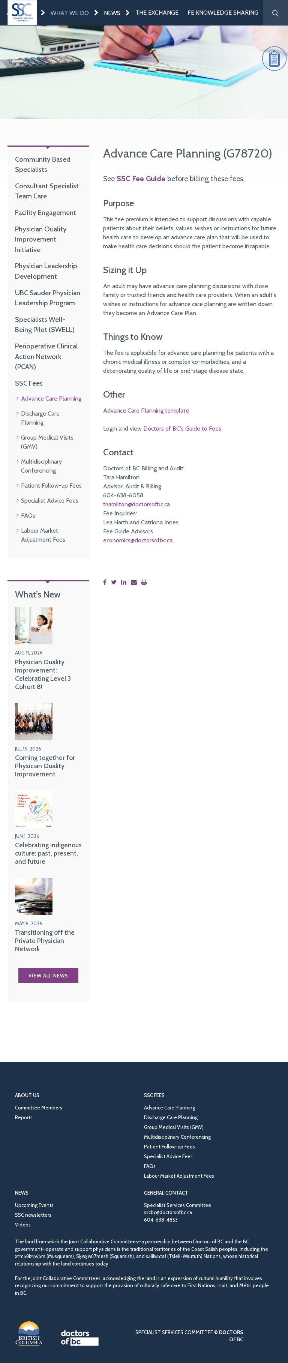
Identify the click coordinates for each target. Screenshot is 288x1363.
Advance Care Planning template (146, 410)
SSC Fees (29, 383)
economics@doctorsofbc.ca (137, 540)
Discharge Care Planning (171, 1117)
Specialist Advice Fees (49, 500)
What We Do (70, 13)
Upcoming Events (34, 1205)
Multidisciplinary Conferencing (177, 1137)
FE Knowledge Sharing (223, 12)
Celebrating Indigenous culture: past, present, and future (48, 853)
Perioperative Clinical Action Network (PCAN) (46, 356)
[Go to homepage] (22, 12)
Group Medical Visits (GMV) (174, 1127)
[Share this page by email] (135, 582)
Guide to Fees (203, 428)
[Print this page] (145, 582)
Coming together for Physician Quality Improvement (45, 766)
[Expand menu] (43, 12)
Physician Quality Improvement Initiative (41, 239)
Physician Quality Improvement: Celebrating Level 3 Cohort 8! (43, 674)
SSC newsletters (33, 1215)
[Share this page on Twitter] (115, 582)
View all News (48, 976)
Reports (24, 1117)
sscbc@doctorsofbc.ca (168, 1212)
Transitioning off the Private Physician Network (45, 940)
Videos (23, 1225)
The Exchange (156, 12)
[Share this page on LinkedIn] (125, 582)
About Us (27, 1095)
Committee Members (38, 1108)
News (112, 13)
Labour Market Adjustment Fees (179, 1176)
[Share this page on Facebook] (106, 582)
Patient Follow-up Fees (51, 485)
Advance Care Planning (51, 398)
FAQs (28, 515)
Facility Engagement (45, 212)
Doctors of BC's (164, 428)
